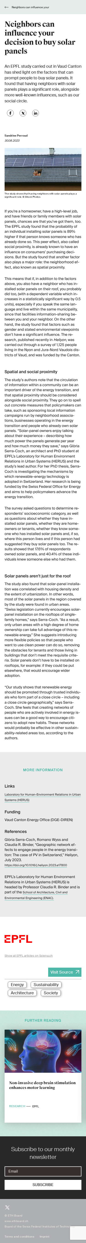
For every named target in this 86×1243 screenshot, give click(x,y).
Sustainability (46, 984)
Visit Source (61, 972)
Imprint (45, 1236)
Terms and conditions (19, 1236)
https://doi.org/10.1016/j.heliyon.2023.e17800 (36, 865)
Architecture (22, 993)
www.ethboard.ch (16, 1221)
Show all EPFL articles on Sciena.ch (29, 956)
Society (51, 993)
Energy (17, 984)
